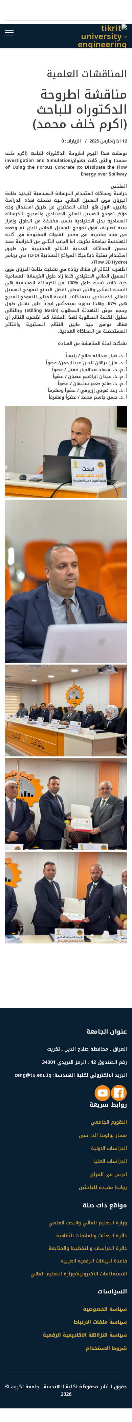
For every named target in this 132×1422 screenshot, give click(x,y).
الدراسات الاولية (109, 1148)
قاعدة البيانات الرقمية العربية (94, 1261)
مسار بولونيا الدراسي (103, 1135)
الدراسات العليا (110, 1161)
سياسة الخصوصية (105, 1309)
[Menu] (9, 32)
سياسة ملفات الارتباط (100, 1322)
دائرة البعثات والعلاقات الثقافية (91, 1236)
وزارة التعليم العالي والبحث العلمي (87, 1223)
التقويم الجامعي (109, 1122)
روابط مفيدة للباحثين (103, 1187)
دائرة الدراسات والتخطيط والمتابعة (88, 1248)
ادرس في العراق (108, 1174)
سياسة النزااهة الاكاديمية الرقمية (85, 1335)
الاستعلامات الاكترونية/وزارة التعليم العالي (78, 1274)
